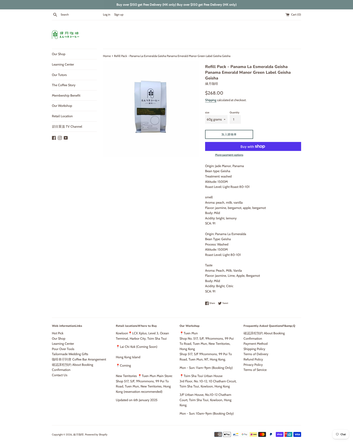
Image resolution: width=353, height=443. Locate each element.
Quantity (234, 112)
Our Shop (58, 54)
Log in (106, 14)
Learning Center (63, 64)
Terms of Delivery (256, 354)
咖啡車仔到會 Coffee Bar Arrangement (79, 359)
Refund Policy (253, 359)
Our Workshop (62, 106)
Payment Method (256, 344)
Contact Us (59, 375)
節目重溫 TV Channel (67, 126)
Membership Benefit (66, 95)
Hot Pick (57, 333)
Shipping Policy (254, 349)
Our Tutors (59, 75)
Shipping (210, 100)
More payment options (229, 155)
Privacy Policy (253, 365)
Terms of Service (255, 370)
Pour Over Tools (63, 349)
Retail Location (62, 116)
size (207, 112)
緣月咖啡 (78, 434)
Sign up (118, 14)
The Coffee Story (63, 85)
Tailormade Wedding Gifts (70, 354)
